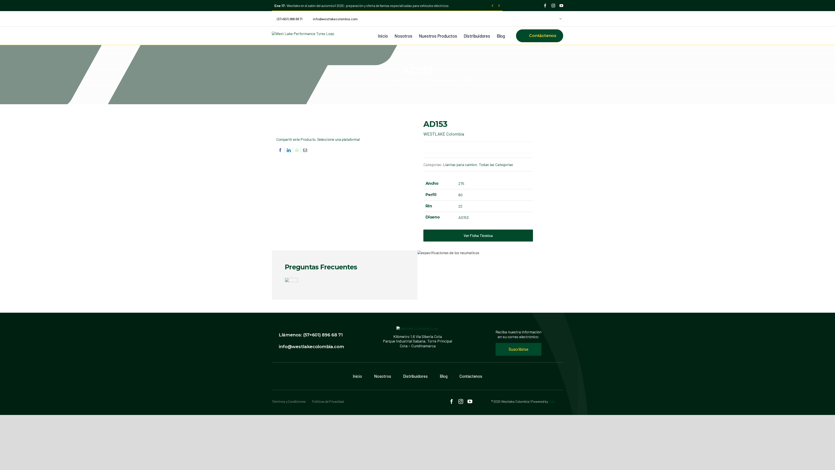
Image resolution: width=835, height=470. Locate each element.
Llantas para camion (460, 164)
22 (460, 206)
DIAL (552, 401)
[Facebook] (280, 150)
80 (460, 194)
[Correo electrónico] (305, 150)
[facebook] (545, 5)
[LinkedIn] (289, 150)
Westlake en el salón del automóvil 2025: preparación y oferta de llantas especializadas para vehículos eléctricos (361, 5)
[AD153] (334, 120)
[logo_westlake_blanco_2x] (417, 328)
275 (461, 183)
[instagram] (553, 5)
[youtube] (561, 5)
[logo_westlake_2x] (303, 33)
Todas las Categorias (496, 164)
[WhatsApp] (297, 150)
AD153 (463, 217)
